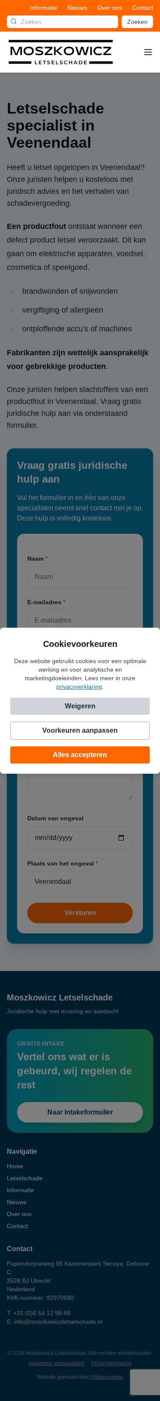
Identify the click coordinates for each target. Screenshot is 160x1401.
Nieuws (77, 7)
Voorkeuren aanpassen (80, 730)
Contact (142, 7)
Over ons (109, 7)
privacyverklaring (79, 686)
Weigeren (80, 706)
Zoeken (137, 21)
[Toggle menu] (148, 52)
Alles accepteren (80, 754)
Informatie (43, 7)
